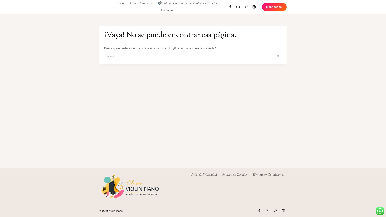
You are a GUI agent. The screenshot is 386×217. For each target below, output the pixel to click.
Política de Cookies (234, 175)
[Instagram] (254, 7)
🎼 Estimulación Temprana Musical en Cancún (187, 3)
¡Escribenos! (274, 7)
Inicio (120, 3)
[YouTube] (238, 7)
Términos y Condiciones (268, 175)
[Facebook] (230, 7)
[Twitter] (246, 7)
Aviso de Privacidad (204, 175)
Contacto (167, 10)
